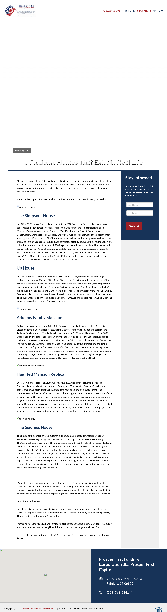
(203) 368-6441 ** (119, 592)
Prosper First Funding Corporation (37, 608)
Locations (145, 11)
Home (131, 11)
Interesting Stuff (22, 150)
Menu (160, 11)
